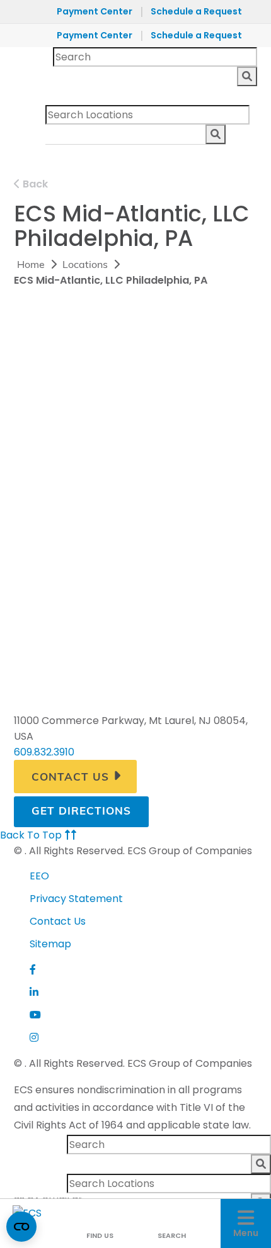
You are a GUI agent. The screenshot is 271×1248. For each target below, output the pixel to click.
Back (34, 184)
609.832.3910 (44, 752)
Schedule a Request (196, 11)
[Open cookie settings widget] (21, 1227)
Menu (245, 1233)
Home (31, 265)
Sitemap (50, 944)
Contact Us (70, 777)
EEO (39, 876)
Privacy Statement (76, 898)
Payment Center (94, 11)
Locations (85, 265)
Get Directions (81, 811)
